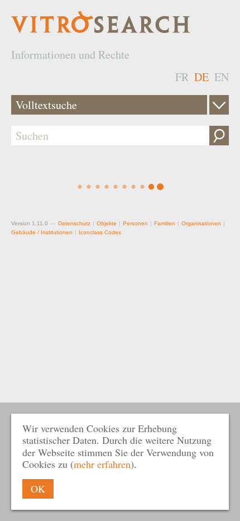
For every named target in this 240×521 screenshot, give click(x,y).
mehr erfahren (102, 464)
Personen (135, 223)
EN (221, 76)
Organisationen (201, 223)
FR (182, 76)
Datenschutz (74, 223)
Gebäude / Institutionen (42, 232)
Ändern (219, 105)
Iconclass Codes (100, 232)
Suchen (219, 135)
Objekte (107, 223)
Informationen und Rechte (70, 54)
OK (38, 488)
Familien (164, 223)
